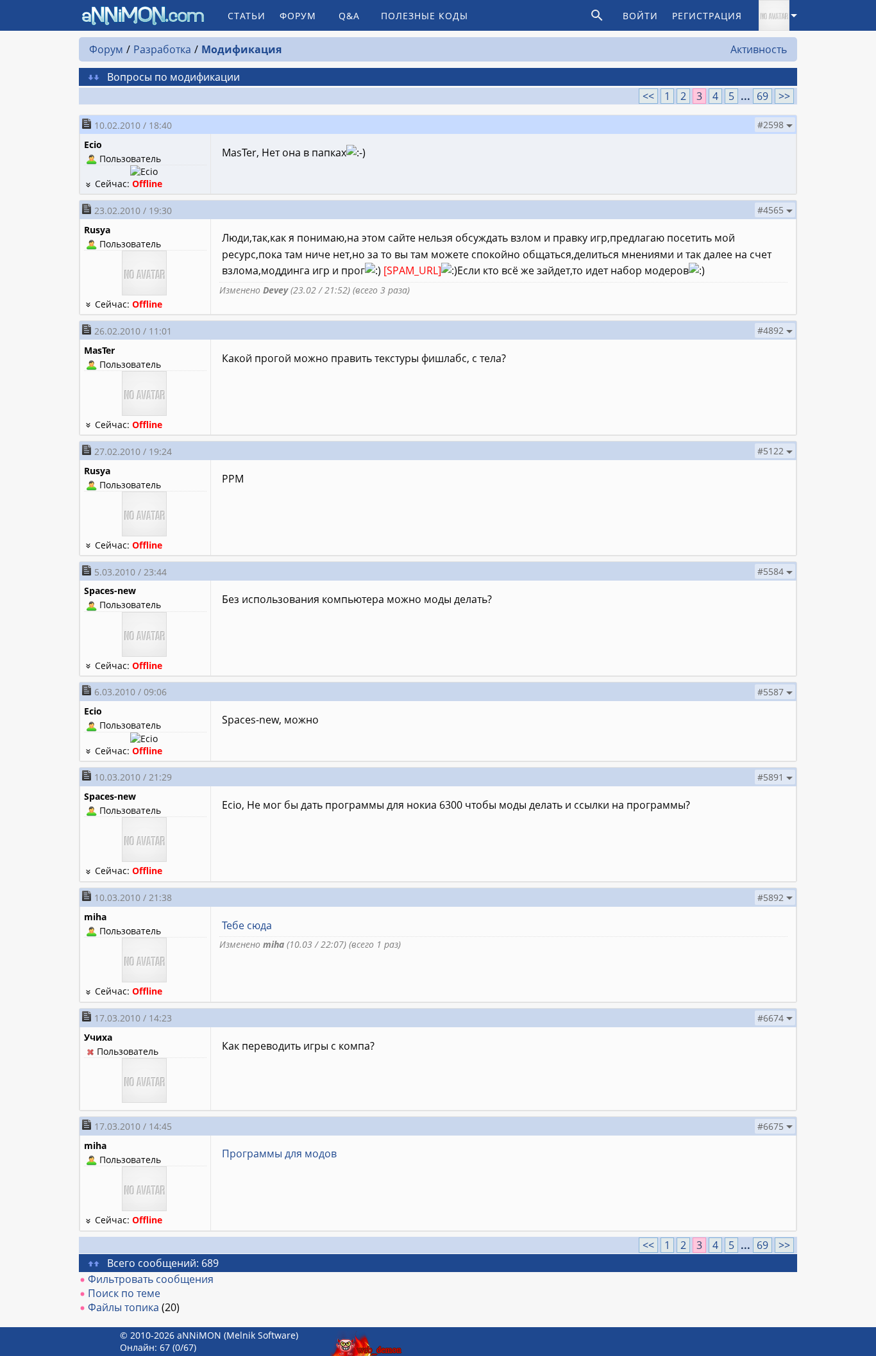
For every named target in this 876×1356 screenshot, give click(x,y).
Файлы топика (123, 1307)
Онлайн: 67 (145, 1347)
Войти (640, 16)
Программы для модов (279, 1153)
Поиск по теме (124, 1293)
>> (784, 96)
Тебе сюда (247, 925)
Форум (298, 16)
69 (762, 96)
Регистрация (707, 16)
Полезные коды (424, 16)
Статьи (246, 16)
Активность (758, 49)
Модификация (241, 49)
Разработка (162, 49)
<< (648, 96)
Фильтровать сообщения (151, 1279)
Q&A (349, 16)
